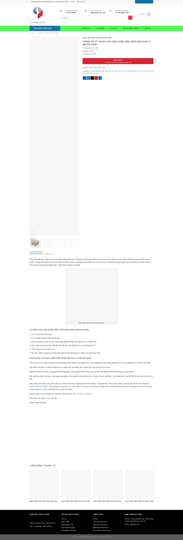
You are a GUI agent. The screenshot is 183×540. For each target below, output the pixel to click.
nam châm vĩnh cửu (92, 73)
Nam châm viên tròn (108, 71)
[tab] (36, 254)
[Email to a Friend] (92, 78)
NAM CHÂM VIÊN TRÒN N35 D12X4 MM (107, 501)
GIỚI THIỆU (100, 28)
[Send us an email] (131, 1)
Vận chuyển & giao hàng (101, 530)
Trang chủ (86, 28)
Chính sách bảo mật (100, 522)
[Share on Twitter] (88, 78)
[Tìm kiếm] (130, 18)
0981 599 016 (81, 1)
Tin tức (114, 28)
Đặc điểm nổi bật (36, 254)
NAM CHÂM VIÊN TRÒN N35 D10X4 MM (43, 501)
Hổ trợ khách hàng (130, 28)
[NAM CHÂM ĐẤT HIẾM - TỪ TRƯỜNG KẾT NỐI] (41, 13)
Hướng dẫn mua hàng (68, 530)
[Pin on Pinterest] (96, 78)
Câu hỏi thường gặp (68, 527)
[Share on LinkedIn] (100, 78)
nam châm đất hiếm (95, 71)
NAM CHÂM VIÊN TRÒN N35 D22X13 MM (75, 501)
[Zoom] (32, 233)
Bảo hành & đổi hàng (100, 524)
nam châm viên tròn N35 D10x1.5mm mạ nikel (129, 71)
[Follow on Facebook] (125, 1)
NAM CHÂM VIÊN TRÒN (52, 33)
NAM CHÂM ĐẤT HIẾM (38, 386)
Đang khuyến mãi (67, 524)
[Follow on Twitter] (129, 1)
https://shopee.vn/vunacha (82, 394)
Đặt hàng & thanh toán (100, 527)
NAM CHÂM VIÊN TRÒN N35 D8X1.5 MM (139, 501)
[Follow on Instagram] (127, 1)
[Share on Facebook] (84, 78)
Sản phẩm (40, 33)
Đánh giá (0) (48, 254)
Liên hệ (147, 28)
